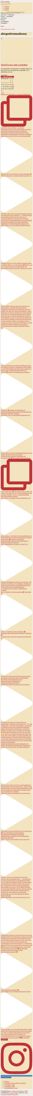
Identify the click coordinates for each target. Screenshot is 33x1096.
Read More (4, 75)
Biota (2, 26)
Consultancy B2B (9, 1086)
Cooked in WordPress (17, 1091)
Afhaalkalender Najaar (11, 1088)
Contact (6, 10)
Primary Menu (5, 3)
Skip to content (5, 1)
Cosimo (11, 1093)
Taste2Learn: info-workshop (14, 65)
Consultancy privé (9, 1085)
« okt (2, 92)
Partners (6, 1081)
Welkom (6, 6)
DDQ (26, 1093)
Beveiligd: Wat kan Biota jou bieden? (15, 1083)
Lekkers (6, 8)
